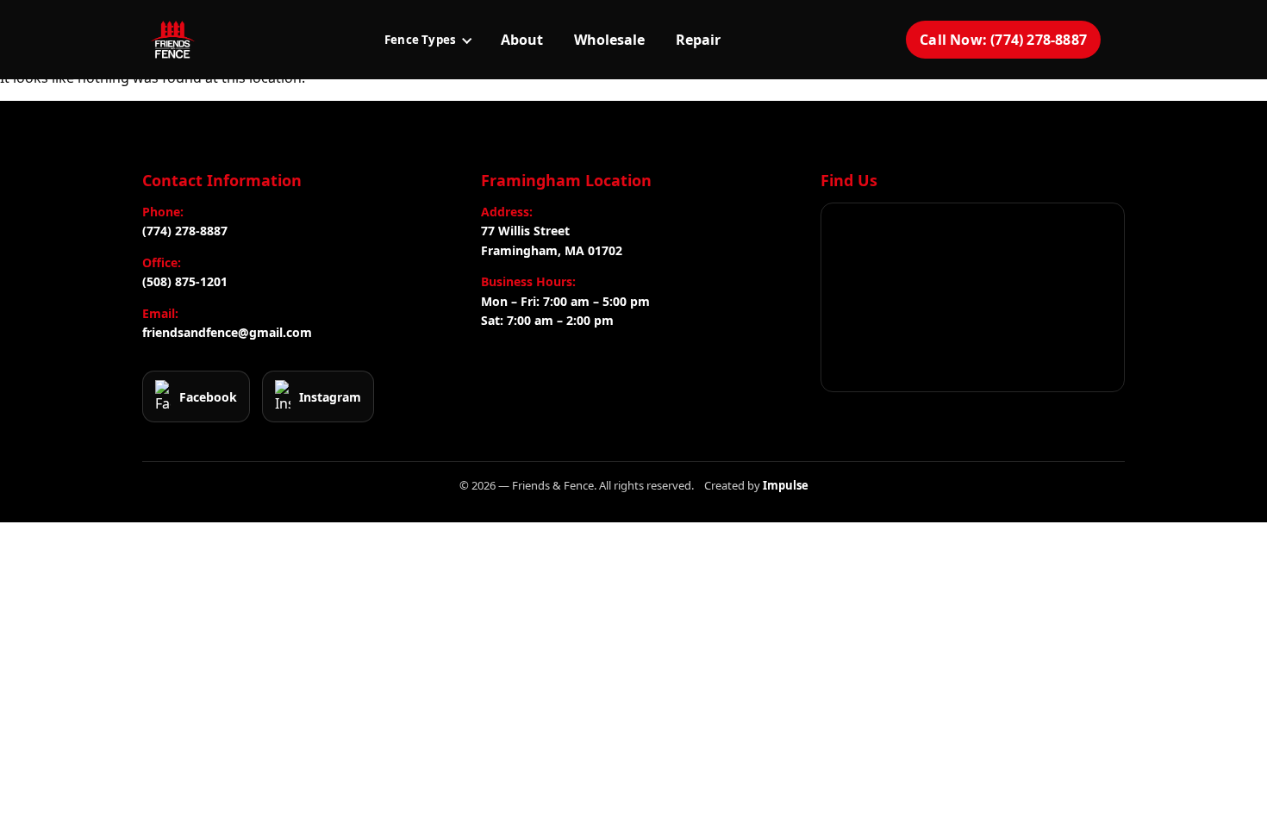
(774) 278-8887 (185, 230)
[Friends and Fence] (172, 39)
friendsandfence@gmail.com (227, 332)
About (522, 39)
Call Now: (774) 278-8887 (1003, 39)
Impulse (785, 485)
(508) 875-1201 (185, 281)
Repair (698, 39)
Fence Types (420, 39)
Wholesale (609, 39)
